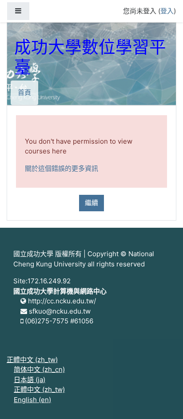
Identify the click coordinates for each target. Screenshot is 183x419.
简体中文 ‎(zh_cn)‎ (39, 369)
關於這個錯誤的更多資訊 (61, 168)
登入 (167, 11)
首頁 (24, 92)
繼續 (91, 202)
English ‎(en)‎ (32, 399)
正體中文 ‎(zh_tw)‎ (32, 359)
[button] (163, 400)
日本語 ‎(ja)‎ (29, 379)
